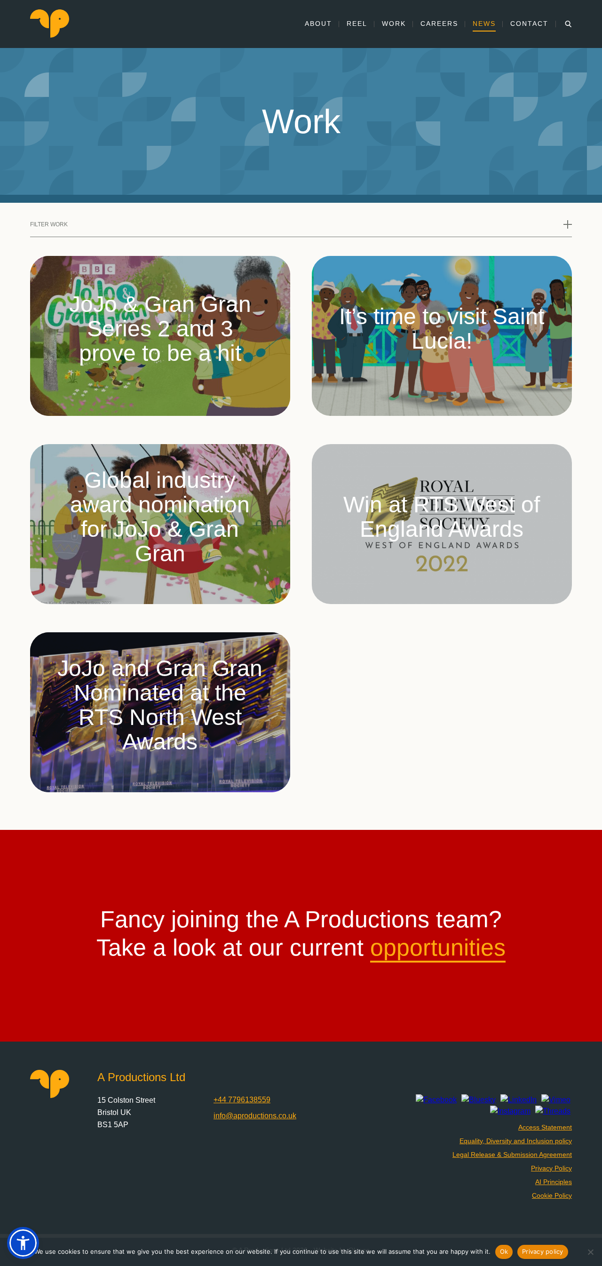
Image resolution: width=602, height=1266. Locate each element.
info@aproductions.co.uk (255, 1116)
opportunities (438, 947)
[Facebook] (436, 1100)
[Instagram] (510, 1111)
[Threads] (552, 1111)
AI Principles (553, 1182)
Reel (357, 23)
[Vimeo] (555, 1100)
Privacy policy (542, 1251)
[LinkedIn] (518, 1100)
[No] (590, 1252)
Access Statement (545, 1127)
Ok (504, 1251)
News (484, 23)
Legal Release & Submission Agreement (512, 1154)
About (318, 23)
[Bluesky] (478, 1100)
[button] (23, 1243)
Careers (439, 23)
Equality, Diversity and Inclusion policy (515, 1141)
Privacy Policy (551, 1168)
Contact (529, 23)
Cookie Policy (552, 1195)
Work (394, 23)
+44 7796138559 (242, 1100)
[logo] (49, 35)
